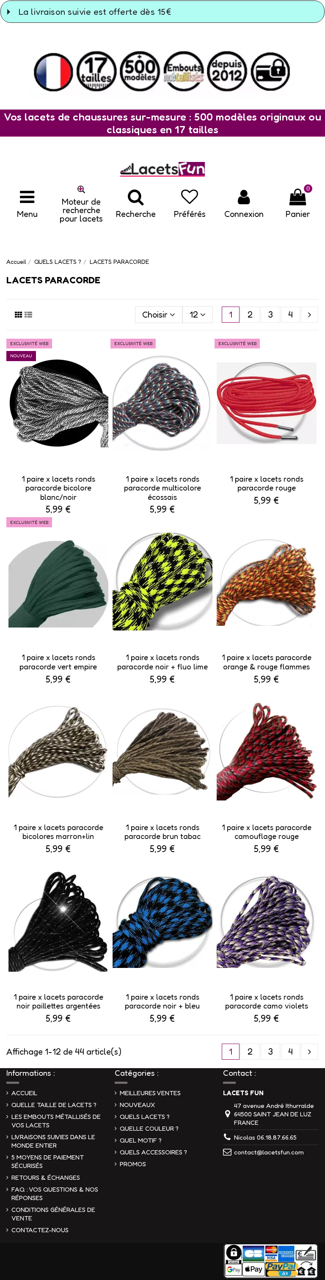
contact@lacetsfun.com (269, 1152)
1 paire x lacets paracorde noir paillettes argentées (58, 1001)
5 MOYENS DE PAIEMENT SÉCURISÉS (47, 1161)
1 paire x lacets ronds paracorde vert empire (58, 661)
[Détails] (102, 371)
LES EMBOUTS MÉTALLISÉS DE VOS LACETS (56, 1121)
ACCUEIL (24, 1093)
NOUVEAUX (137, 1105)
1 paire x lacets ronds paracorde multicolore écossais (162, 488)
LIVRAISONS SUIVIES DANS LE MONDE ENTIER (53, 1141)
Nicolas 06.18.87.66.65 (265, 1137)
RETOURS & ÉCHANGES (45, 1177)
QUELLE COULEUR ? (149, 1128)
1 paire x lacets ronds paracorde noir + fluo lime (162, 661)
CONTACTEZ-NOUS (40, 1230)
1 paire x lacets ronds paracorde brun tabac (162, 831)
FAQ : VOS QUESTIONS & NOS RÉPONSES (54, 1193)
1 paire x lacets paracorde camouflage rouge (266, 831)
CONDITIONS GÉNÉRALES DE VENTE (53, 1214)
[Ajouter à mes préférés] (102, 354)
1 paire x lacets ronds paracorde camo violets (266, 1001)
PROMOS (133, 1164)
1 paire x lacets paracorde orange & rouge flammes (266, 661)
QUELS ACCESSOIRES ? (153, 1152)
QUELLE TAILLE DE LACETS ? (53, 1105)
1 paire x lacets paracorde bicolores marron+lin (58, 831)
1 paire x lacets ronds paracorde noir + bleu (162, 1001)
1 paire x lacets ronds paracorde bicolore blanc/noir (58, 488)
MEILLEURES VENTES (150, 1093)
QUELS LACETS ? (145, 1117)
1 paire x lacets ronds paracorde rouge (266, 483)
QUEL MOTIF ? (141, 1140)
